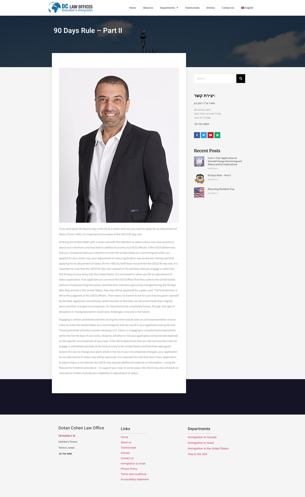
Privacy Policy (129, 469)
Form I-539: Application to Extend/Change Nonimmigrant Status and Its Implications (225, 161)
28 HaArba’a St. (67, 436)
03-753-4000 (65, 453)
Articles (211, 7)
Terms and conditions (133, 474)
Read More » (213, 168)
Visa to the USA (197, 454)
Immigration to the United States (208, 448)
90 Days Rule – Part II (219, 175)
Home (132, 7)
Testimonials (192, 7)
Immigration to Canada (202, 437)
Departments (167, 7)
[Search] (240, 78)
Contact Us (228, 7)
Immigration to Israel (133, 463)
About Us (148, 7)
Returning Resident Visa (221, 189)
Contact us (127, 458)
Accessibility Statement (135, 479)
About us (126, 442)
